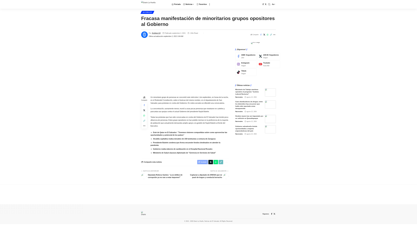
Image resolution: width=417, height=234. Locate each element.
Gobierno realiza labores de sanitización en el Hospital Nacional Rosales (182, 149)
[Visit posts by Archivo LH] (144, 34)
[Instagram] (246, 64)
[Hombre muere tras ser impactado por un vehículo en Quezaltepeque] (270, 119)
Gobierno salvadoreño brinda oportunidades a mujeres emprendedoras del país (246, 128)
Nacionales (147, 12)
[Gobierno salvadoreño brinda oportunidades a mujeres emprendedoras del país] (270, 129)
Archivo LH (156, 33)
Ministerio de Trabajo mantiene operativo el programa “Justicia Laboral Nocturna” (247, 92)
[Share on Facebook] (260, 34)
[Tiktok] (246, 72)
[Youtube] (268, 64)
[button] (209, 4)
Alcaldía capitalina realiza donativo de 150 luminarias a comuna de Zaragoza (184, 139)
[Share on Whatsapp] (267, 34)
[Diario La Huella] (154, 4)
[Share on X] (264, 34)
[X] (265, 4)
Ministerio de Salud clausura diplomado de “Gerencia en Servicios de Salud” (184, 153)
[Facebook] (263, 4)
